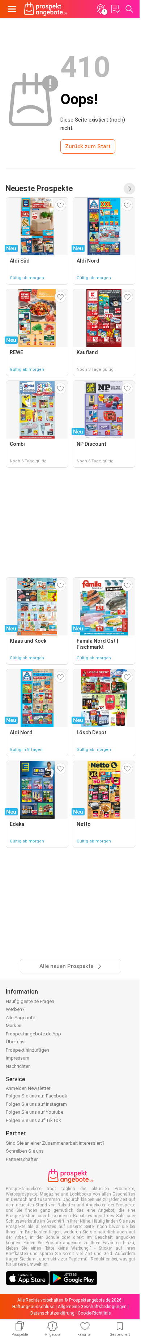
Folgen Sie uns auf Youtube (34, 1112)
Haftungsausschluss (33, 1306)
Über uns (15, 1041)
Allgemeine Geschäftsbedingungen (92, 1306)
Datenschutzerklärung (52, 1313)
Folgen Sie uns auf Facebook (36, 1096)
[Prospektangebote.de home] (45, 9)
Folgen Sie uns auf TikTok (33, 1120)
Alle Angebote (20, 1017)
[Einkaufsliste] (115, 9)
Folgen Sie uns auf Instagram (36, 1104)
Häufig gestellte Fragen (30, 1001)
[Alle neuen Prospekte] (129, 188)
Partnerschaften (22, 1159)
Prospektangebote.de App (33, 1033)
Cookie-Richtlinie (94, 1313)
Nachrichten (18, 1066)
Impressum (17, 1058)
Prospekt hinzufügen (27, 1050)
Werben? (15, 1009)
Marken (13, 1025)
